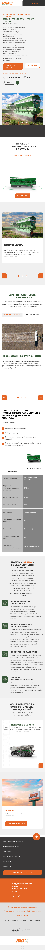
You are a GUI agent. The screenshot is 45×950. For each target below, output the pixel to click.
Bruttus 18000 (22, 156)
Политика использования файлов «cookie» (22, 911)
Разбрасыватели (33, 10)
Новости (7, 867)
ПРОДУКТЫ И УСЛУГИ (18, 7)
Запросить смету (22, 872)
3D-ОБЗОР (22, 196)
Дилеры (7, 851)
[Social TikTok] (18, 896)
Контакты (7, 862)
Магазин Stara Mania (12, 856)
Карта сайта (22, 915)
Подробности (12, 315)
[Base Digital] (22, 947)
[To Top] (36, 836)
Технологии (33, 315)
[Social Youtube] (13, 896)
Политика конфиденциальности (22, 907)
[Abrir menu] (41, 3)
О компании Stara (11, 846)
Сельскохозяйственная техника (15, 10)
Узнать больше (16, 823)
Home (7, 7)
